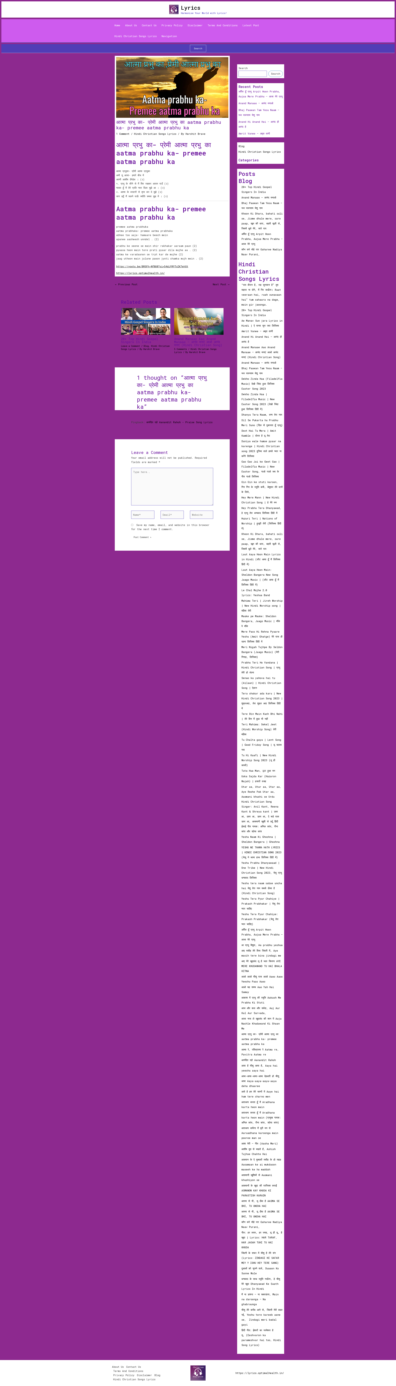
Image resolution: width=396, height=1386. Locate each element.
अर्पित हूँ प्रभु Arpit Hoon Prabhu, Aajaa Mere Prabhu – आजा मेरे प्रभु (262, 238)
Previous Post (126, 284)
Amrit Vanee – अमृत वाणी (254, 133)
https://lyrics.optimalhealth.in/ (140, 273)
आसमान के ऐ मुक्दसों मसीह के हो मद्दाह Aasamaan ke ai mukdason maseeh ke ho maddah (261, 1164)
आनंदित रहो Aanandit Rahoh (258, 1060)
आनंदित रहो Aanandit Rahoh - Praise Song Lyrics (179, 422)
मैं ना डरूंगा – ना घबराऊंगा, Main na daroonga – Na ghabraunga (260, 1299)
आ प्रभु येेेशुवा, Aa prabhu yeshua (262, 945)
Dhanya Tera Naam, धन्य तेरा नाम (261, 414)
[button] (198, 48)
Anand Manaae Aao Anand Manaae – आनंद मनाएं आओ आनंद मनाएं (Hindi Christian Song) (198, 342)
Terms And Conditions (223, 25)
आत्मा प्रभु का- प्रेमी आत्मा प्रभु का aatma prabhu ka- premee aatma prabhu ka (259, 1039)
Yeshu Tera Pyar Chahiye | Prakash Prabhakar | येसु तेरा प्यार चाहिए (260, 903)
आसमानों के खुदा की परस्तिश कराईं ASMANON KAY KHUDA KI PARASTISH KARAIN (259, 1190)
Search (243, 68)
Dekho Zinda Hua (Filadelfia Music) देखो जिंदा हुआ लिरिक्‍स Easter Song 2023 (261, 383)
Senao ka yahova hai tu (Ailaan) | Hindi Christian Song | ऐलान (261, 682)
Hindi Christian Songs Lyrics (135, 36)
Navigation (169, 36)
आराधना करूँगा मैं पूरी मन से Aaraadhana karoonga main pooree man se (259, 1132)
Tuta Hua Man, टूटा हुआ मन (258, 770)
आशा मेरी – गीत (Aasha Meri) (259, 1143)
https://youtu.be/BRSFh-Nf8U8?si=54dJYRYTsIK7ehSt (152, 266)
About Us (131, 25)
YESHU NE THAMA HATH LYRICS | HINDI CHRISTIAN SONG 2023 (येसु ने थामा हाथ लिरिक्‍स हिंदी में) (261, 852)
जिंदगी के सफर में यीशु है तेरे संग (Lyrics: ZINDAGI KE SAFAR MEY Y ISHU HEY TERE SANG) (260, 1257)
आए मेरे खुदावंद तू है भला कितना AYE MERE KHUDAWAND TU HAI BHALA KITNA (261, 966)
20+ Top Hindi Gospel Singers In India (139, 340)
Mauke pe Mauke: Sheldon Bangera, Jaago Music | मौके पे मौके (260, 621)
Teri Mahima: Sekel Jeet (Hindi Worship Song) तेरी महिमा (259, 729)
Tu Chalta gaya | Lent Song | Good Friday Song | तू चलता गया (261, 744)
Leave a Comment (130, 345)
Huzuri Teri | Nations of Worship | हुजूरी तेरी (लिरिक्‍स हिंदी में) (261, 523)
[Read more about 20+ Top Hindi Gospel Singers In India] (145, 321)
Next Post (221, 284)
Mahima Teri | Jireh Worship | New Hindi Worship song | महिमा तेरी (262, 605)
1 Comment (122, 133)
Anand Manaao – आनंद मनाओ (256, 103)
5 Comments (180, 349)
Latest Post (251, 25)
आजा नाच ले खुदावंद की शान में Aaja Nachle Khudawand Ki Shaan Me (261, 1023)
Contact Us (149, 25)
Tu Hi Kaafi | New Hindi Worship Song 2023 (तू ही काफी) (258, 760)
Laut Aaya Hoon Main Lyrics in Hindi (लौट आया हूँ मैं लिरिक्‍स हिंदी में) (261, 559)
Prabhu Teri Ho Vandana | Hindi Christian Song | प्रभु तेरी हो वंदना (260, 667)
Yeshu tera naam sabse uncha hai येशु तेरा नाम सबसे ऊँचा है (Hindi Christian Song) (261, 888)
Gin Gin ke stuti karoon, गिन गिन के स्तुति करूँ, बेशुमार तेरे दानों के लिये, (262, 486)
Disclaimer (195, 25)
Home (117, 25)
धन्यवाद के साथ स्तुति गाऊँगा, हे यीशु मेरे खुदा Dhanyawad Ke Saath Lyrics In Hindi (260, 1283)
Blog (146, 345)
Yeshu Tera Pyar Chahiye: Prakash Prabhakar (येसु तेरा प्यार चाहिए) (259, 919)
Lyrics (190, 7)
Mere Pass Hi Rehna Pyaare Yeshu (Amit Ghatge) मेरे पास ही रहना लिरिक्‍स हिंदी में (261, 636)
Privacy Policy (172, 25)
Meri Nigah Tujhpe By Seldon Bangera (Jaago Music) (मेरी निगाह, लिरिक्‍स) (261, 652)
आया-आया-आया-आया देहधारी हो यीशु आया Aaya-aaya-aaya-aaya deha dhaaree (260, 1081)
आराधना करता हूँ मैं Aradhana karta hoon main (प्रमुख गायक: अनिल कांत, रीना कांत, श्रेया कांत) (261, 1117)
